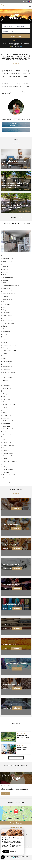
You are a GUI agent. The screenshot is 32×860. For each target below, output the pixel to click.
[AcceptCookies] (3, 857)
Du (6, 26)
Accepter (5, 851)
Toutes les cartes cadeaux (16, 802)
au (17, 26)
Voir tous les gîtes (16, 217)
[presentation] (3, 775)
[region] (12, 842)
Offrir (6, 793)
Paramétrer (13, 851)
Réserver (16, 508)
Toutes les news (16, 758)
